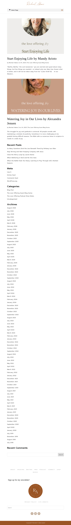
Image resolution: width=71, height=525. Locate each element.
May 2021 (10, 400)
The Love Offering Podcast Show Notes (20, 196)
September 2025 (12, 241)
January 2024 (11, 302)
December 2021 (12, 379)
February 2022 (12, 372)
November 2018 (12, 436)
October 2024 (12, 275)
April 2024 (10, 293)
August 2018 (11, 440)
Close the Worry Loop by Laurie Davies (20, 155)
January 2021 (11, 412)
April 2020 (10, 427)
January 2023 (11, 339)
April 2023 (10, 330)
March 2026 (11, 223)
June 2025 (10, 251)
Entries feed (11, 175)
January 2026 (11, 229)
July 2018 (10, 443)
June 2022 (10, 360)
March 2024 (11, 296)
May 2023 (10, 327)
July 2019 (10, 433)
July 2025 (10, 248)
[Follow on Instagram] (35, 513)
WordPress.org (12, 181)
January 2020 (11, 430)
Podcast (43, 469)
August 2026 (11, 208)
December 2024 (12, 269)
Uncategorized (12, 199)
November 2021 (12, 382)
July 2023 (10, 321)
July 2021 (10, 394)
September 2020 (13, 424)
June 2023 (10, 324)
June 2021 (10, 397)
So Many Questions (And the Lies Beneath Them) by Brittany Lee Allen (31, 149)
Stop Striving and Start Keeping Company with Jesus (25, 152)
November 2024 (12, 272)
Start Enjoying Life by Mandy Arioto (32, 58)
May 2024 (10, 290)
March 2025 (11, 260)
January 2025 (11, 266)
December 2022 (12, 342)
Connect (51, 469)
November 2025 (12, 235)
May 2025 (10, 254)
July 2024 (10, 284)
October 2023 (12, 311)
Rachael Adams (13, 63)
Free (36, 469)
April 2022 (10, 366)
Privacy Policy (31, 502)
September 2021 (12, 388)
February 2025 (12, 263)
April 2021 (10, 403)
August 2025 (11, 244)
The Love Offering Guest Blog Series (38, 63)
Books (35, 472)
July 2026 (10, 211)
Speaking (20, 469)
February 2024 (12, 299)
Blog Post (10, 190)
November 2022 (12, 345)
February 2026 (12, 226)
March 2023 (11, 333)
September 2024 (13, 278)
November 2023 (12, 308)
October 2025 (12, 238)
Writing (29, 469)
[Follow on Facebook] (32, 513)
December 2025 (12, 232)
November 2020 (12, 418)
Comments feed (12, 178)
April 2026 (10, 220)
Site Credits (43, 502)
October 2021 (11, 385)
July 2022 (10, 357)
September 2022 (12, 351)
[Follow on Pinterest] (39, 513)
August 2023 (11, 318)
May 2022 (10, 363)
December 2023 (12, 305)
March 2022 (11, 369)
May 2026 (10, 217)
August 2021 (11, 391)
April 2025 (10, 257)
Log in (9, 172)
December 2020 (12, 415)
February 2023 (12, 336)
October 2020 (12, 421)
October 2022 (12, 348)
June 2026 (10, 214)
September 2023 (12, 315)
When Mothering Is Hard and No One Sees (21, 158)
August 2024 (11, 281)
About (12, 469)
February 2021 (12, 409)
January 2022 (11, 376)
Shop (59, 469)
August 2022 (11, 354)
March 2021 (11, 406)
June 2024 (10, 287)
